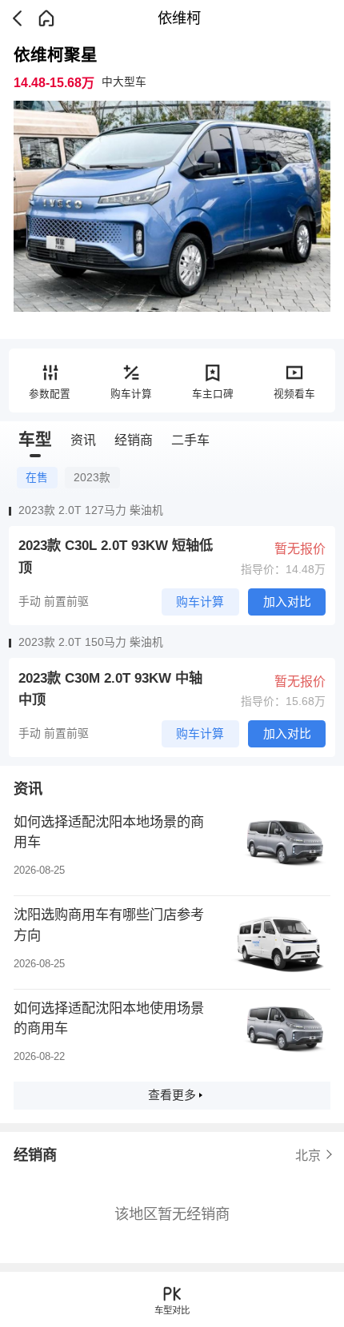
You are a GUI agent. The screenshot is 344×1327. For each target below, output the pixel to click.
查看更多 (172, 1095)
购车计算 (131, 394)
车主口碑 (213, 394)
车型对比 (172, 1310)
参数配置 (49, 394)
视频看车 (294, 394)
